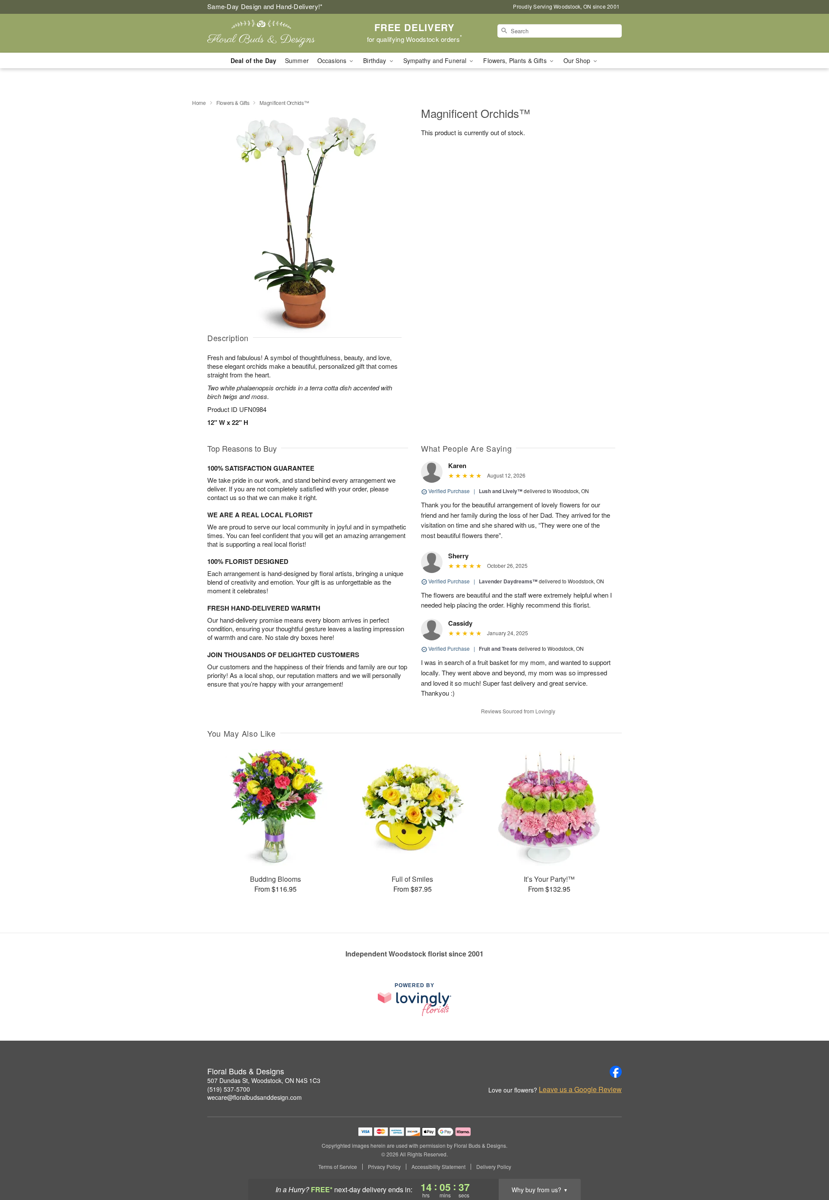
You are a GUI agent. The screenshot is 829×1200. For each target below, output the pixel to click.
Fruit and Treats (498, 648)
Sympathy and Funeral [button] (435, 60)
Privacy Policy (384, 1166)
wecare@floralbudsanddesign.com (254, 1097)
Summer (297, 60)
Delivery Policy (493, 1166)
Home (199, 102)
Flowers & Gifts (233, 102)
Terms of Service (337, 1166)
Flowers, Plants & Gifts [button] (515, 60)
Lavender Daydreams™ (508, 581)
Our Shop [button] (577, 60)
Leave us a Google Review (580, 1089)
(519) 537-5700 (228, 1089)
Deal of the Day (253, 60)
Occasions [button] (332, 60)
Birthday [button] (375, 60)
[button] (806, 1163)
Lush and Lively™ (500, 491)
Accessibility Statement (438, 1166)
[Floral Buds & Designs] (269, 33)
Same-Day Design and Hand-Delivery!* (265, 6)
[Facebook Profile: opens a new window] (616, 1072)
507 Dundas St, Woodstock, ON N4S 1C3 (263, 1080)
